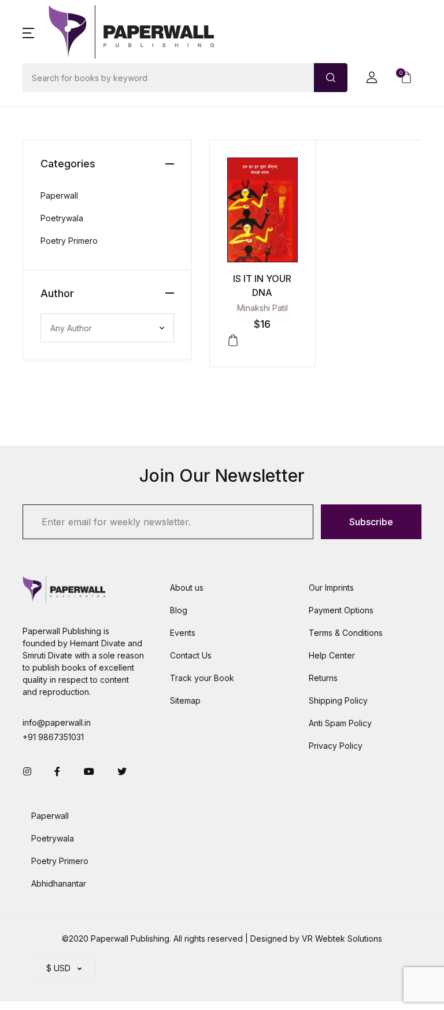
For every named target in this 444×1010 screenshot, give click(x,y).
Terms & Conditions (346, 633)
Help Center (332, 655)
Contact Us (191, 655)
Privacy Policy (335, 746)
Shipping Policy (338, 700)
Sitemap (185, 700)
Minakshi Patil (262, 308)
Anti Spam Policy (340, 723)
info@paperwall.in (57, 722)
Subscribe (371, 522)
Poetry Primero (69, 241)
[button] (28, 32)
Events (182, 633)
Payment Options (341, 610)
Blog (178, 610)
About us (187, 587)
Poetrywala (61, 218)
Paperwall (59, 195)
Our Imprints (331, 587)
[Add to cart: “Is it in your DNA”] (233, 340)
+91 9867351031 (53, 737)
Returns (323, 678)
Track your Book (202, 678)
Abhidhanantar (58, 883)
